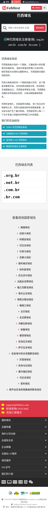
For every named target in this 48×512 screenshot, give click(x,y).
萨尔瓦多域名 (25, 347)
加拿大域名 (25, 233)
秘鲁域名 (25, 329)
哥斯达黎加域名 (25, 299)
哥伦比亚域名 (25, 293)
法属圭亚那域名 (25, 281)
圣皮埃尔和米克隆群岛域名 (25, 353)
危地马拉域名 (25, 365)
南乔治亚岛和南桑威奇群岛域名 (25, 389)
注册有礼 (17, 2)
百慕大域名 (25, 257)
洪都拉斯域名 (25, 323)
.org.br (40, 39)
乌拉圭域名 (25, 377)
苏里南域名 (25, 359)
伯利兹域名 (25, 269)
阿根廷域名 (25, 239)
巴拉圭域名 (25, 245)
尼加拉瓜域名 (25, 341)
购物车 (38, 8)
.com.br (22, 44)
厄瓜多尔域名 (25, 275)
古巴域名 (25, 311)
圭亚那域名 (25, 317)
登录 (7, 2)
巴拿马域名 (25, 251)
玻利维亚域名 (25, 263)
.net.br (12, 44)
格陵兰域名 (25, 305)
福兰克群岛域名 (25, 287)
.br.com (33, 44)
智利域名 (25, 383)
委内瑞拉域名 (25, 371)
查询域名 (40, 28)
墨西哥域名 (25, 335)
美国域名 (25, 227)
